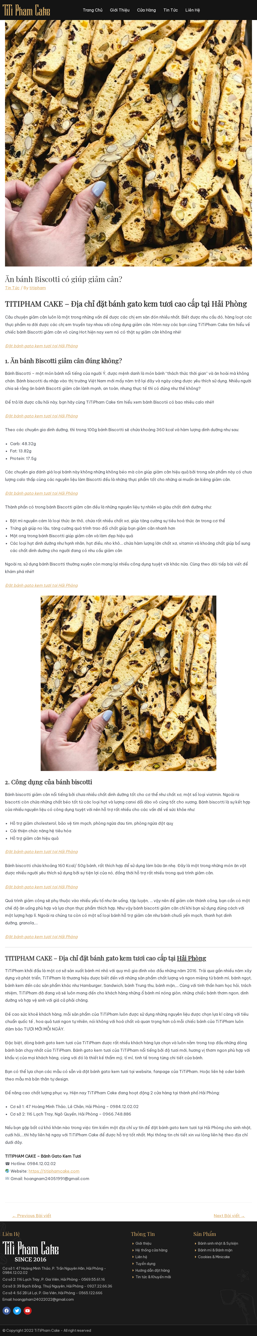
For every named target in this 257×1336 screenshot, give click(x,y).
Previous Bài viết (31, 1215)
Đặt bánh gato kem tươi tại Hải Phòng (41, 345)
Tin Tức (12, 287)
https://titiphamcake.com (54, 1171)
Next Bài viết (229, 1215)
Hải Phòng (191, 958)
